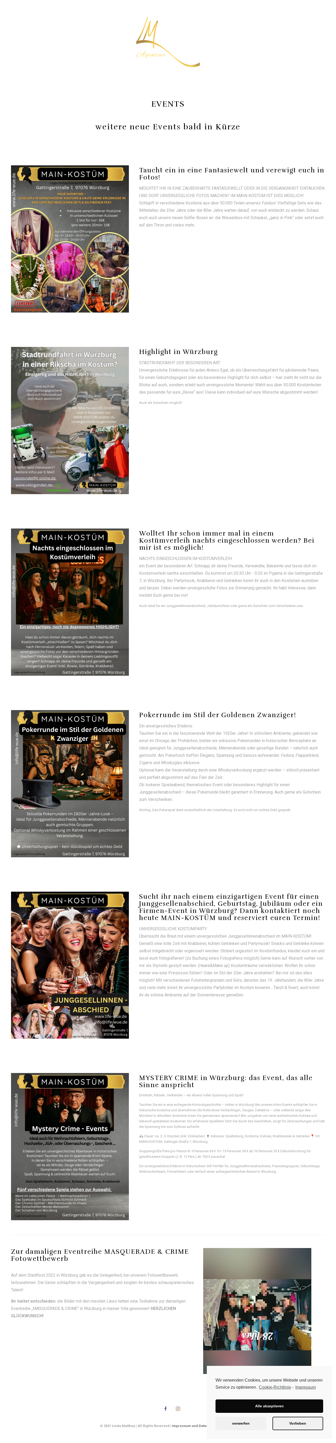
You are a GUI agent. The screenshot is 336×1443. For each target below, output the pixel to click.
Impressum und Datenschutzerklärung (204, 1426)
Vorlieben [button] (297, 1423)
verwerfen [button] (241, 1423)
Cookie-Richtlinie (275, 1387)
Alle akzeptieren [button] (269, 1406)
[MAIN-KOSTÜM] (168, 42)
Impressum (305, 1387)
